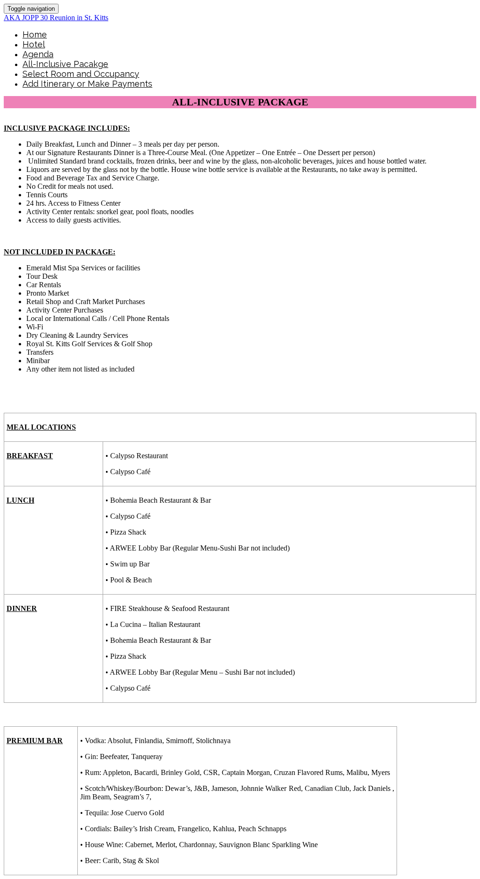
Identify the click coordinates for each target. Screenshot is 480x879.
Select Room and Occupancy (80, 74)
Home (34, 34)
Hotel (33, 44)
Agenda (37, 54)
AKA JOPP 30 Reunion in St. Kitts (56, 18)
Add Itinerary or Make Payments (87, 84)
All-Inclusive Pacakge (65, 64)
